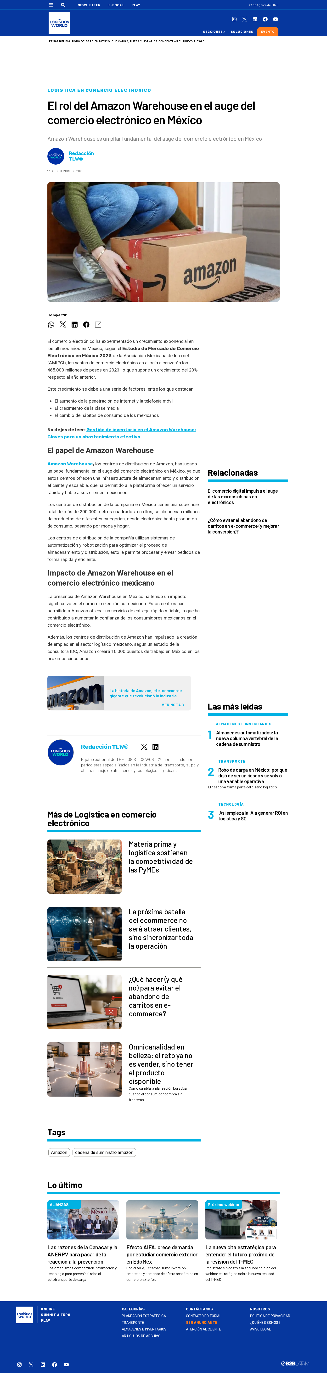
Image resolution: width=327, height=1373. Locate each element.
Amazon (59, 1152)
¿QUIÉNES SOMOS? (265, 1323)
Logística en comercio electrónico (99, 90)
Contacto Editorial (203, 1316)
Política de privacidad (270, 1316)
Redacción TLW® (81, 156)
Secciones (213, 31)
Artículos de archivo (141, 1336)
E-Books (116, 5)
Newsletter (89, 5)
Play (136, 5)
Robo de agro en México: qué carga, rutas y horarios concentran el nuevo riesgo (138, 41)
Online (48, 1309)
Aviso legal (260, 1329)
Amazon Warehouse (70, 464)
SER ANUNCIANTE (201, 1323)
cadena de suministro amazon (104, 1152)
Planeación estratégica (144, 1316)
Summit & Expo (55, 1315)
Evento (268, 31)
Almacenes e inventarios (144, 1329)
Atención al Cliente (203, 1329)
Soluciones (242, 31)
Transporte (133, 1323)
